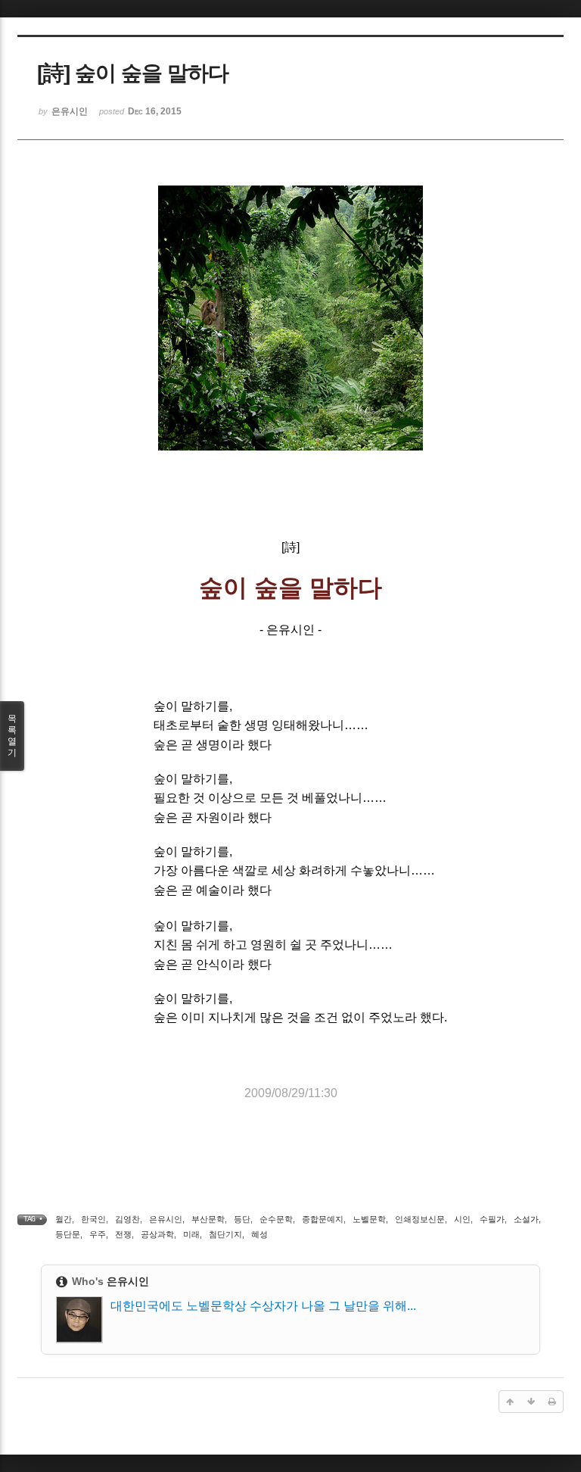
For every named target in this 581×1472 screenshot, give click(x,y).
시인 (462, 1219)
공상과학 (157, 1234)
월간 (63, 1219)
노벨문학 (369, 1219)
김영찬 (127, 1219)
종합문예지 (322, 1219)
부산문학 (208, 1219)
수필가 (492, 1219)
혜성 (259, 1234)
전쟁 (123, 1234)
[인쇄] (552, 1401)
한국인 (93, 1219)
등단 (242, 1219)
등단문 (67, 1234)
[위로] (509, 1401)
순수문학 (276, 1219)
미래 (191, 1234)
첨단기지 (225, 1234)
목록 (12, 735)
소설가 (526, 1219)
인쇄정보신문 (420, 1219)
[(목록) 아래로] (531, 1401)
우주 (97, 1234)
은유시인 (165, 1219)
